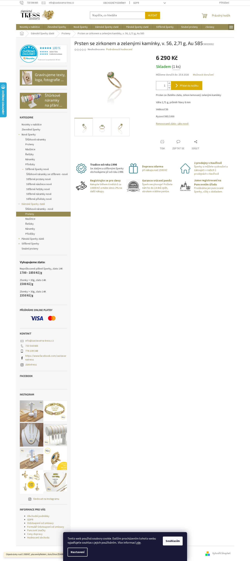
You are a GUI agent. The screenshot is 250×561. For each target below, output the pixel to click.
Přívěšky (30, 234)
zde (138, 543)
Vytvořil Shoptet (221, 553)
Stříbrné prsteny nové (38, 179)
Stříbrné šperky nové (37, 169)
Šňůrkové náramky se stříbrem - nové (47, 174)
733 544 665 (31, 346)
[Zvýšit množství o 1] (169, 83)
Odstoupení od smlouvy (40, 523)
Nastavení (77, 552)
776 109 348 (31, 351)
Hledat (152, 15)
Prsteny (29, 144)
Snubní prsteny (30, 249)
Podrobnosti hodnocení (119, 49)
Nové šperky (29, 134)
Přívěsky (30, 164)
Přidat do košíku (189, 85)
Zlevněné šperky (31, 129)
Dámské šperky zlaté (33, 204)
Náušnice (30, 149)
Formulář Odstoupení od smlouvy (45, 527)
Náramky (30, 159)
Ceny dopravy (35, 534)
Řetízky (29, 154)
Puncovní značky (36, 530)
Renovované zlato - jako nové (172, 124)
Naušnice (30, 219)
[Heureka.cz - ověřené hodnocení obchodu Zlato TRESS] (43, 54)
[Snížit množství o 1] (169, 88)
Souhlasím (173, 541)
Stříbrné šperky (30, 244)
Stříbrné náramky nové (38, 194)
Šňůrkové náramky (35, 140)
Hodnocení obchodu (38, 538)
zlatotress (31, 365)
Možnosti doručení (203, 75)
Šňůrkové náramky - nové (39, 209)
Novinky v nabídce (32, 124)
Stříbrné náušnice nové (39, 184)
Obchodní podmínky (114, 3)
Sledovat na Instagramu (46, 499)
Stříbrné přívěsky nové (39, 199)
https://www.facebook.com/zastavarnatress (45, 357)
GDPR (136, 3)
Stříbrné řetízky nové (38, 189)
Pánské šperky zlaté (33, 239)
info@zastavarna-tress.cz (39, 341)
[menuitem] (29, 27)
